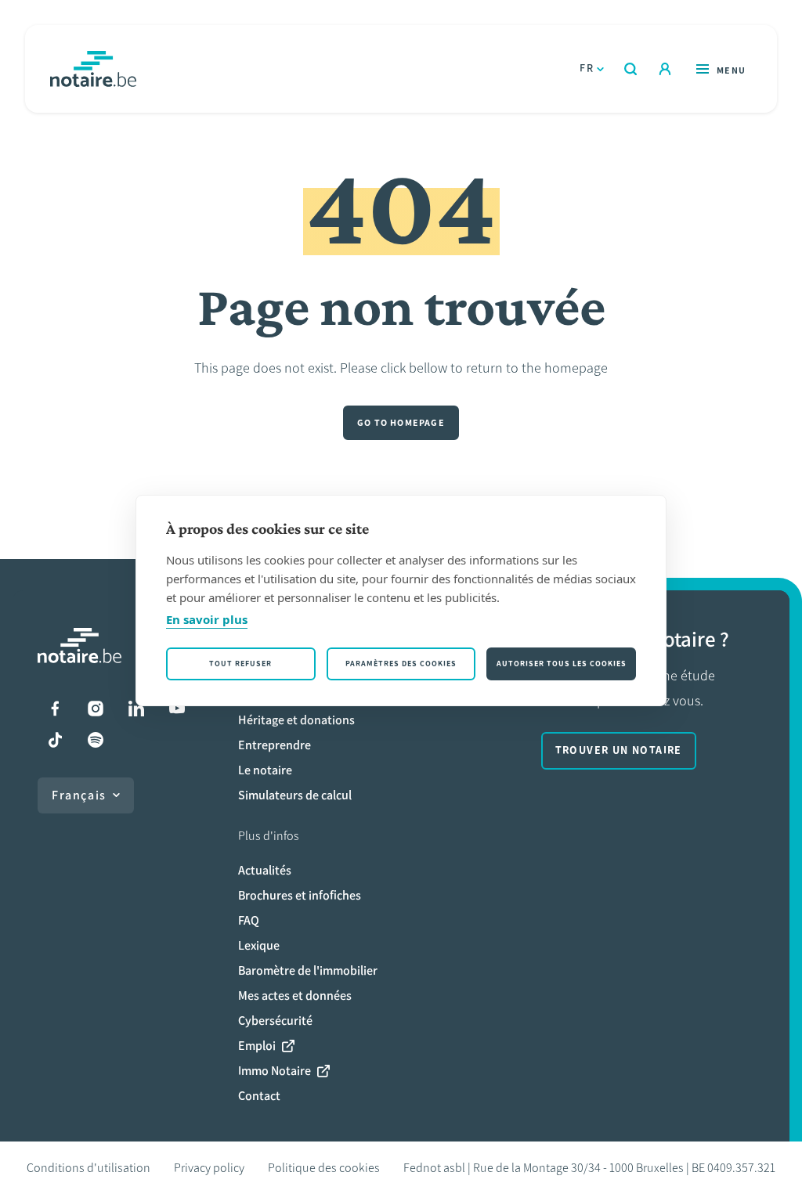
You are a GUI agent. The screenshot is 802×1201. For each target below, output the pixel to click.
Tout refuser (240, 663)
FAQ (248, 920)
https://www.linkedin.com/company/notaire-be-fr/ (136, 708)
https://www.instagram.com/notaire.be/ (95, 708)
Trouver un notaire (618, 750)
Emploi (257, 1045)
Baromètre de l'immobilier (308, 970)
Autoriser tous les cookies (562, 663)
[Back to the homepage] (93, 69)
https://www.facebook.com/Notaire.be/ (54, 708)
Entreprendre (274, 745)
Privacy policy (209, 1167)
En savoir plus (206, 619)
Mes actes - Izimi (665, 69)
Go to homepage (401, 422)
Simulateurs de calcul (295, 795)
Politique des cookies (324, 1167)
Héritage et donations (296, 719)
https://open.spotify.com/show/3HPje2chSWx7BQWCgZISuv (95, 739)
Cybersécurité (275, 1020)
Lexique (259, 945)
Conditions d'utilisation (88, 1167)
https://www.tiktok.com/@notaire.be (54, 739)
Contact (259, 1095)
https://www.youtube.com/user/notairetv (177, 708)
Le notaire (265, 770)
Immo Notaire (274, 1070)
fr (587, 68)
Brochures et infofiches (299, 895)
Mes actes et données (295, 995)
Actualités (264, 870)
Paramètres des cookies (401, 663)
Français (79, 795)
